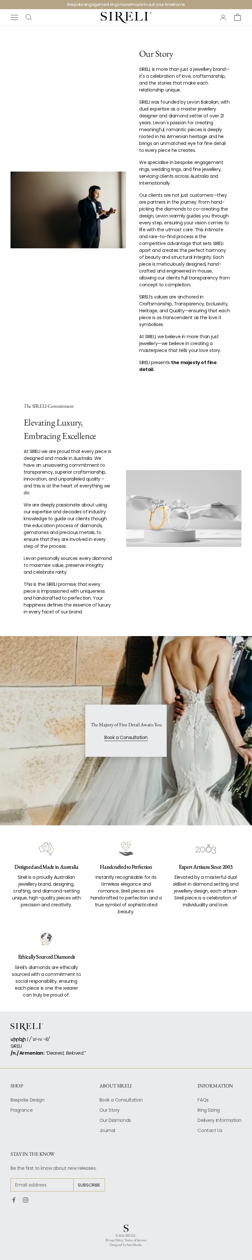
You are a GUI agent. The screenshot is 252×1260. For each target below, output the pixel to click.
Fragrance (21, 1110)
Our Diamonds (115, 1120)
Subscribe (89, 1185)
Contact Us (210, 1130)
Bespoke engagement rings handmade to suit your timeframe (125, 4)
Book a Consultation (126, 737)
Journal (107, 1130)
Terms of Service (135, 1240)
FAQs (203, 1100)
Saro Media (134, 1244)
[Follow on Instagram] (25, 1200)
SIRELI (130, 1235)
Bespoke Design (27, 1100)
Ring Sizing (209, 1110)
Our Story (109, 1110)
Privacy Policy (114, 1240)
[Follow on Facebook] (13, 1200)
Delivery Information (220, 1120)
